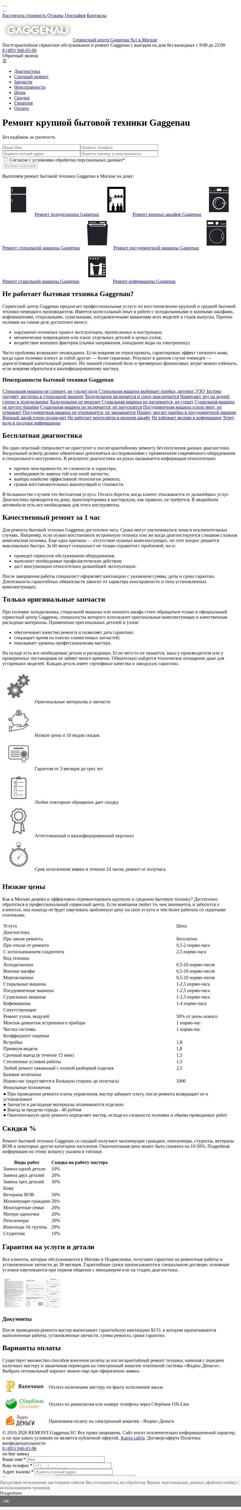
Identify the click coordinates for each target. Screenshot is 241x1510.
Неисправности (30, 87)
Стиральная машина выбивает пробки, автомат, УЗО (152, 391)
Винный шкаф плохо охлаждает (34, 417)
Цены (20, 92)
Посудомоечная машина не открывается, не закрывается (79, 412)
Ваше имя (14, 1459)
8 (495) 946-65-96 (19, 50)
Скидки (22, 97)
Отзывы (55, 15)
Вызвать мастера (20, 166)
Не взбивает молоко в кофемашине (187, 417)
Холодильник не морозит (75, 401)
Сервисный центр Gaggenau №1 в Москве (115, 39)
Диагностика (27, 71)
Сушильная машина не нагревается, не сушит (147, 401)
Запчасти (23, 81)
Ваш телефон (17, 1465)
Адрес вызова (18, 1471)
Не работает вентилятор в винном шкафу (109, 417)
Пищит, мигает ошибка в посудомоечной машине (186, 412)
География (75, 15)
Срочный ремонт (31, 76)
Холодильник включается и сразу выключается (132, 396)
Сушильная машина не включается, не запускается (91, 407)
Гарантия (23, 102)
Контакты (96, 15)
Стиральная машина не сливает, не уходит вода (50, 391)
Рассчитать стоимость (24, 15)
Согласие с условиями (67, 159)
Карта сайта (133, 1437)
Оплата (21, 108)
